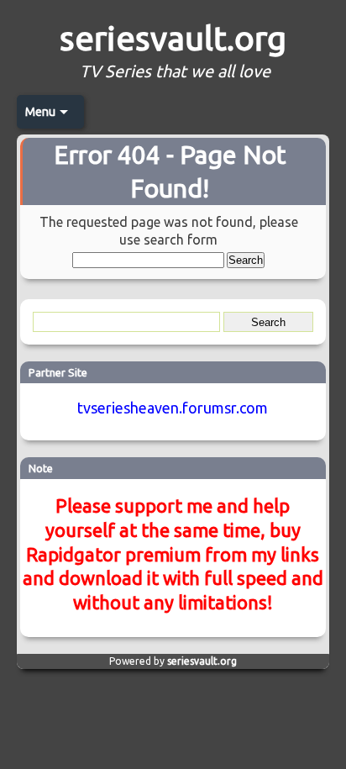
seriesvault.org (173, 38)
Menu (40, 112)
